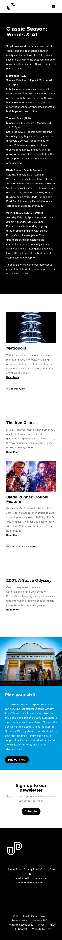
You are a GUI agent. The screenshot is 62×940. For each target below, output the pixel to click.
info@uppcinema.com (34, 878)
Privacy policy (20, 920)
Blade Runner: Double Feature (27, 499)
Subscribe (31, 811)
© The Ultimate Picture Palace (30, 916)
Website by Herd (41, 929)
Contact (22, 929)
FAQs (41, 925)
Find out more (17, 760)
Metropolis (16, 348)
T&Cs (53, 925)
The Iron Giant (20, 422)
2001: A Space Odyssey (28, 580)
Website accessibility (21, 925)
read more (12, 377)
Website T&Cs (41, 920)
